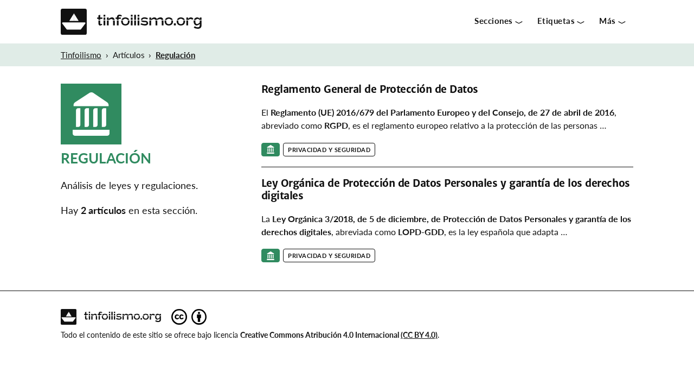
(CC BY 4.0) (419, 334)
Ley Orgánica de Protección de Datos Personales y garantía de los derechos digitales (445, 189)
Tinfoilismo (81, 55)
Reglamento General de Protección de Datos (369, 89)
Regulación (175, 55)
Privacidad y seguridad (329, 149)
